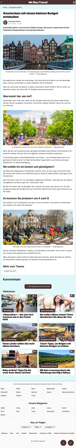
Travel (33, 411)
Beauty (3, 415)
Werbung (4, 433)
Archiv (33, 395)
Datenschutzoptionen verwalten (64, 433)
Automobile (50, 411)
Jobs (17, 433)
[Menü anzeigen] (74, 2)
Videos (18, 392)
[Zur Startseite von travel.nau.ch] (38, 2)
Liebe (33, 408)
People (64, 388)
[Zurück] (1, 2)
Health (3, 408)
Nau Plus (34, 392)
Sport (33, 388)
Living (18, 408)
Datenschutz (33, 433)
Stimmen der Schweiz (69, 392)
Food (2, 411)
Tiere (17, 411)
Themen (18, 395)
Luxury (49, 408)
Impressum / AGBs (46, 433)
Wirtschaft (4, 392)
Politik (18, 388)
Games (49, 392)
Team (11, 433)
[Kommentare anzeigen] (71, 443)
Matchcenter (51, 388)
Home (5, 7)
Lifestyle (3, 395)
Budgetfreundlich (15, 7)
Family (64, 408)
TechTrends (66, 411)
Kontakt (24, 433)
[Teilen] (63, 443)
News (2, 388)
